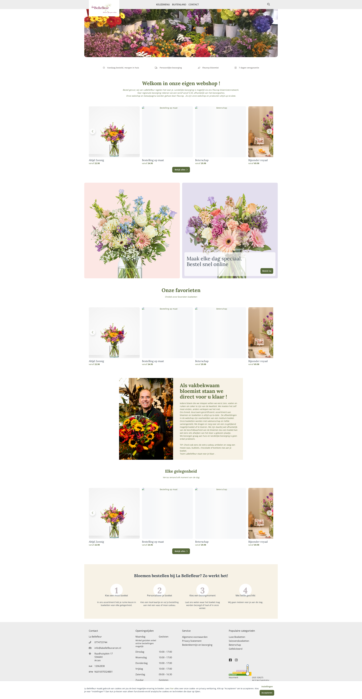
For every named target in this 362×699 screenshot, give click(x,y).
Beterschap (202, 160)
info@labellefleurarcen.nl (107, 648)
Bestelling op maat (153, 160)
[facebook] (230, 658)
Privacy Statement (192, 640)
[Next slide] (269, 131)
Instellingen (267, 686)
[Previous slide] (92, 131)
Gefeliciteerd (235, 648)
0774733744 (100, 642)
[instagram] (236, 658)
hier (172, 688)
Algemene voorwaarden (195, 636)
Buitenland (179, 4)
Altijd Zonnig (96, 160)
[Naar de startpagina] (104, 8)
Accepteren (266, 692)
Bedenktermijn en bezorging (197, 644)
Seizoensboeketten (239, 640)
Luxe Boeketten (237, 636)
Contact (193, 4)
